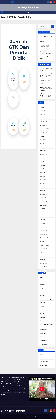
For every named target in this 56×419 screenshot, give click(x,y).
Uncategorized (44, 344)
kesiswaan (42, 295)
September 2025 (44, 129)
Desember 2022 (44, 234)
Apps (41, 277)
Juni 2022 (42, 256)
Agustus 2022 (43, 248)
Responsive (43, 333)
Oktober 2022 (43, 241)
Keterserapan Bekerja (45, 299)
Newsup (33, 416)
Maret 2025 (43, 139)
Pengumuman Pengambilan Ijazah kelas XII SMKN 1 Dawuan (46, 52)
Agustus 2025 (43, 132)
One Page (42, 317)
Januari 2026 (43, 121)
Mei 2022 (42, 259)
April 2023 (42, 219)
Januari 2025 (43, 147)
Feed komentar (44, 361)
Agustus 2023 (43, 205)
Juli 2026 (42, 107)
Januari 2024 (43, 187)
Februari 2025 (43, 143)
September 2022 (44, 245)
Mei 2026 (42, 114)
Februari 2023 (43, 227)
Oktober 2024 (43, 154)
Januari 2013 (43, 267)
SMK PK (42, 337)
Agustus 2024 (43, 161)
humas (41, 288)
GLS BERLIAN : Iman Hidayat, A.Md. (46, 82)
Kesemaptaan (43, 291)
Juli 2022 (42, 252)
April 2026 (42, 118)
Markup (42, 313)
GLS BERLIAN (43, 284)
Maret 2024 (43, 179)
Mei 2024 (42, 172)
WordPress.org (44, 365)
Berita (41, 281)
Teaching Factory (44, 340)
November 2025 (44, 125)
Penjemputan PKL (44, 329)
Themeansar (39, 416)
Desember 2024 (44, 150)
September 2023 (44, 201)
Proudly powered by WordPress (21, 416)
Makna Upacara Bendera (46, 36)
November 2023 (44, 194)
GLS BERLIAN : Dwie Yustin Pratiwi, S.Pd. (46, 88)
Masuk (41, 354)
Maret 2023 (43, 223)
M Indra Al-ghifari (44, 74)
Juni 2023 (42, 212)
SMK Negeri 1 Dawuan (28, 7)
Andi (41, 68)
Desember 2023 (44, 190)
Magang (42, 306)
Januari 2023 (43, 230)
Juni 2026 (42, 110)
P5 (40, 320)
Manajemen (43, 310)
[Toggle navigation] (28, 12)
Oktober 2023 (43, 198)
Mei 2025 (42, 136)
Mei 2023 (42, 216)
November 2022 (44, 238)
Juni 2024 (42, 169)
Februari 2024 (43, 183)
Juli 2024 (42, 165)
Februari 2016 (43, 263)
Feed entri (42, 358)
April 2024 (42, 176)
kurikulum (42, 302)
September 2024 (44, 158)
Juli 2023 (42, 208)
